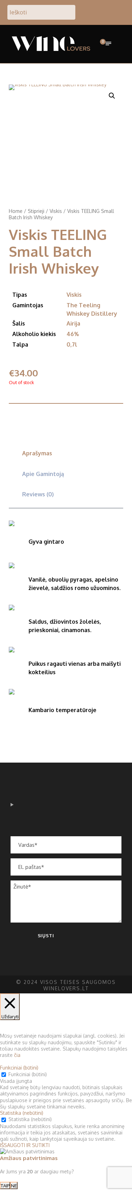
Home (16, 211)
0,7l (72, 344)
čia (17, 1055)
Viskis (56, 211)
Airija (73, 323)
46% (73, 333)
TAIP (5, 1185)
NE (14, 1185)
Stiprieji (36, 211)
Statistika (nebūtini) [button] (21, 1113)
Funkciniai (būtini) (27, 1074)
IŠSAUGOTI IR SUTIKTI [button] (25, 1145)
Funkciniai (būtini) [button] (19, 1068)
